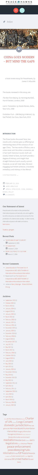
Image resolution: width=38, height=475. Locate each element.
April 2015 (8, 366)
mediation (10, 440)
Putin (16, 453)
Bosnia (18, 419)
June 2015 (8, 361)
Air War (9, 419)
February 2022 (9, 320)
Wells (19, 462)
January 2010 (9, 405)
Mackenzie (28, 434)
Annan (14, 419)
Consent (28, 422)
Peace (29, 443)
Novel (19, 443)
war (32, 459)
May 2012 (8, 380)
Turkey (25, 456)
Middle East (20, 440)
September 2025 (10, 300)
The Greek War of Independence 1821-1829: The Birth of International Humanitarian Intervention (17, 270)
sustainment (20, 456)
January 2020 (9, 331)
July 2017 (8, 344)
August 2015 (9, 358)
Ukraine (7, 459)
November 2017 (10, 342)
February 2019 (9, 336)
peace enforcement (19, 446)
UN (12, 459)
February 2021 (9, 325)
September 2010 (10, 391)
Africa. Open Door (13, 189)
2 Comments (9, 195)
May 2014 (8, 375)
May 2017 (8, 347)
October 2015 (9, 355)
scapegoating (8, 456)
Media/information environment (19, 437)
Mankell (29, 189)
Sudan (13, 456)
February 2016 (9, 353)
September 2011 (10, 383)
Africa (5, 419)
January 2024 (9, 308)
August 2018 (9, 339)
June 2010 (8, 394)
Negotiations (12, 443)
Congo (19, 421)
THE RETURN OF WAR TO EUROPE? (15, 240)
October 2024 (9, 303)
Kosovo (19, 434)
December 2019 (10, 333)
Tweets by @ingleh (8, 230)
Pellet (11, 192)
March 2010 (8, 399)
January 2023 (9, 314)
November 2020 (10, 328)
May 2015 (8, 364)
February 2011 (9, 388)
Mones (5, 192)
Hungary (20, 431)
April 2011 (8, 386)
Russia (25, 453)
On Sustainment (10, 246)
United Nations (22, 459)
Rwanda (31, 453)
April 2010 (8, 397)
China (23, 189)
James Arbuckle (11, 186)
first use (31, 425)
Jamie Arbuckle (10, 268)
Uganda (30, 456)
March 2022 (8, 317)
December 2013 (10, 377)
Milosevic (27, 440)
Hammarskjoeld (16, 428)
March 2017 (8, 350)
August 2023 (9, 311)
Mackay (23, 434)
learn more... (6, 224)
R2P (20, 453)
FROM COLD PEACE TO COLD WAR (15, 251)
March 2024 (8, 306)
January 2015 (9, 369)
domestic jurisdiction (16, 425)
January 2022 (9, 322)
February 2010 (9, 402)
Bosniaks (23, 419)
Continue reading (10, 175)
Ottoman (24, 444)
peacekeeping (16, 450)
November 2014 (10, 372)
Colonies (14, 422)
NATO (32, 440)
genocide (6, 428)
